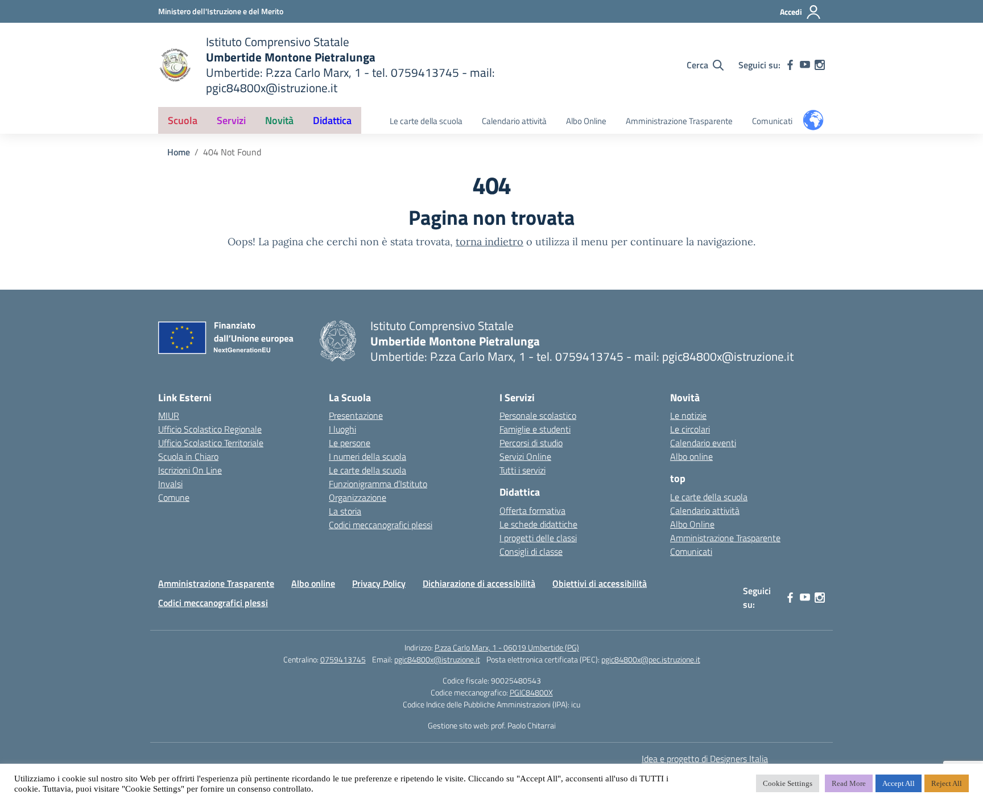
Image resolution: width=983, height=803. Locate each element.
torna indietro (489, 241)
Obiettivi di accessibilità (599, 583)
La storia (345, 511)
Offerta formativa (532, 510)
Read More (849, 783)
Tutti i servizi (522, 470)
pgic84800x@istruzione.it (437, 659)
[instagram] (820, 65)
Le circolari (690, 429)
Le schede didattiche (538, 524)
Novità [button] (279, 120)
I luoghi (342, 429)
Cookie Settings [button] (787, 783)
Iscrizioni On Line (190, 470)
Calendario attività (514, 120)
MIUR (168, 415)
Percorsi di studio (531, 443)
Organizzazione (357, 497)
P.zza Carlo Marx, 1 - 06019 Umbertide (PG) (507, 647)
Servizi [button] (231, 120)
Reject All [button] (946, 783)
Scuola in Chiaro (188, 456)
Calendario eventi (703, 443)
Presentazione (356, 415)
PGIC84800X (531, 692)
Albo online (691, 456)
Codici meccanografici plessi (380, 525)
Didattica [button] (332, 120)
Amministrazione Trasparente (679, 120)
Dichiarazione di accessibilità (479, 583)
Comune (173, 497)
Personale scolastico (537, 415)
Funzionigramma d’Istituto (378, 484)
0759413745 (343, 659)
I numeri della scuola (367, 456)
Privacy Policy (379, 583)
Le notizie (688, 415)
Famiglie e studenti (535, 429)
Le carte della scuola (426, 120)
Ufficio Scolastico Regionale (210, 429)
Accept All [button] (898, 783)
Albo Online (586, 120)
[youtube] (805, 65)
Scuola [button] (182, 120)
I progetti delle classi (538, 538)
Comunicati (772, 120)
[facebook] (790, 65)
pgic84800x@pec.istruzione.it (650, 659)
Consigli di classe (531, 551)
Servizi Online (525, 456)
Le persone (349, 443)
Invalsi (170, 484)
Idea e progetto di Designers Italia (705, 758)
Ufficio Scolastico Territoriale (210, 443)
